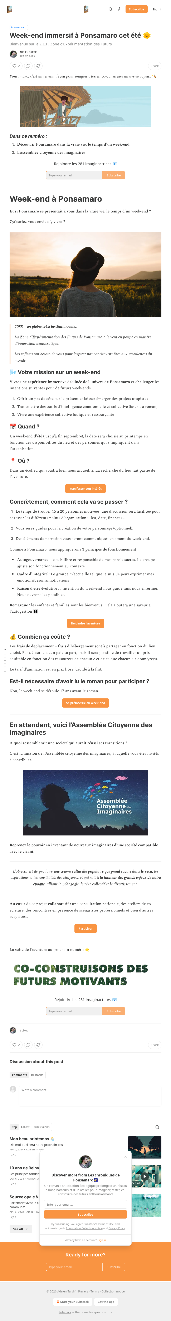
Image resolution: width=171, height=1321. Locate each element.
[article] (85, 1147)
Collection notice (113, 1291)
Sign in (158, 9)
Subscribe (136, 9)
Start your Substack (74, 1302)
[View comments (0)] (28, 66)
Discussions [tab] (41, 1127)
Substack (65, 1312)
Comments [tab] (19, 1075)
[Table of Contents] (5, 660)
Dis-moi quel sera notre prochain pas (36, 1144)
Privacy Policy (117, 1228)
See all (18, 1229)
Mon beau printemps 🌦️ (32, 1138)
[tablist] (28, 1075)
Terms (95, 1291)
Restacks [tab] (37, 1075)
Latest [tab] (25, 1127)
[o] (145, 1176)
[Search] (110, 9)
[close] (125, 1157)
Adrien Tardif (28, 52)
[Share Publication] (120, 9)
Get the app (106, 1302)
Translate (19, 27)
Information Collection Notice (84, 1228)
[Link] (3, 136)
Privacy (83, 1291)
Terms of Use (106, 1224)
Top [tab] (14, 1127)
